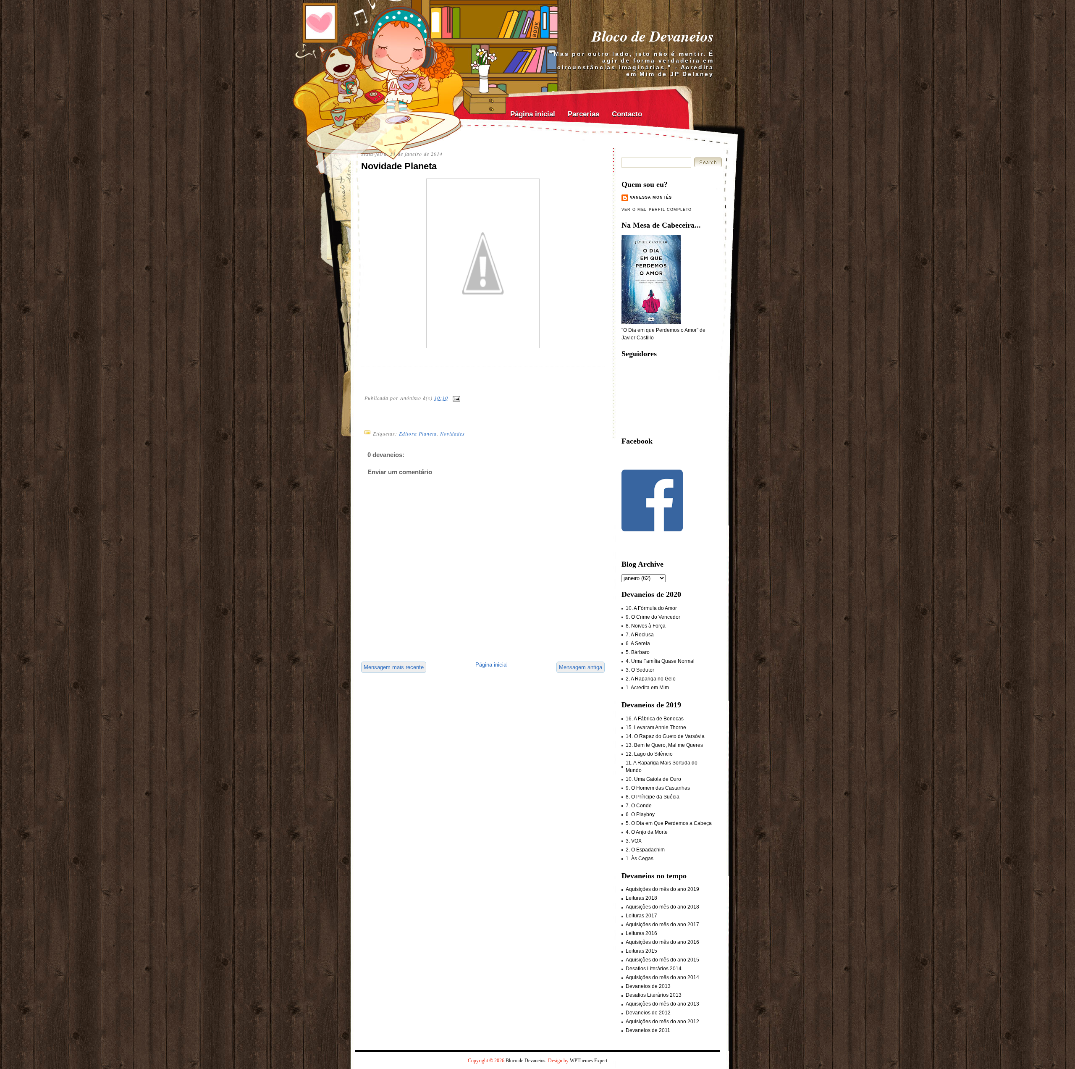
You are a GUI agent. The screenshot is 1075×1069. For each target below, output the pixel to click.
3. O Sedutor (640, 670)
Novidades (452, 433)
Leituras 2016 (641, 933)
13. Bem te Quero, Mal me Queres (664, 745)
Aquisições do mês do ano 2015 (662, 960)
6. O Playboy (640, 814)
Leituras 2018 (641, 898)
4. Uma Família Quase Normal (660, 661)
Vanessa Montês (651, 197)
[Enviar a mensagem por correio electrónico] (456, 397)
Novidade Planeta (399, 166)
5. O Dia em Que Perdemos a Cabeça (669, 823)
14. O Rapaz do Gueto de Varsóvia (665, 736)
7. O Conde (639, 806)
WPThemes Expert (588, 1061)
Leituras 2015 (641, 951)
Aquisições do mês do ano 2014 (662, 977)
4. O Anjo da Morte (647, 832)
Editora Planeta (418, 433)
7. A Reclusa (640, 635)
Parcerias (583, 114)
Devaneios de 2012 (648, 1013)
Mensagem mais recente (394, 667)
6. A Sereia (638, 643)
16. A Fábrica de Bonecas (655, 719)
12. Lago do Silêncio (649, 754)
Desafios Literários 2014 (654, 969)
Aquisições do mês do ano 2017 (662, 924)
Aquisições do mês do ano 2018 (662, 907)
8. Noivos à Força (646, 626)
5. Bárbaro (638, 652)
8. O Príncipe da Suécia (652, 797)
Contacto (627, 114)
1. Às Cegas (639, 859)
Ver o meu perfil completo (656, 209)
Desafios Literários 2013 (654, 995)
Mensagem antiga (580, 667)
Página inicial (532, 114)
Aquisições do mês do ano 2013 (662, 1004)
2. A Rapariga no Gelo (651, 679)
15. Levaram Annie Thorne (656, 727)
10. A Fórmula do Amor (651, 608)
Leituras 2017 (641, 916)
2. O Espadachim (645, 850)
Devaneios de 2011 (648, 1030)
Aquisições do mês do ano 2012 (662, 1021)
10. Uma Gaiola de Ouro (653, 779)
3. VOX (634, 841)
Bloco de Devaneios (653, 36)
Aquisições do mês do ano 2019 (662, 889)
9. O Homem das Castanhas (658, 788)
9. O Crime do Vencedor (653, 617)
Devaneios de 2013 (648, 986)
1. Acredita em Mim (647, 688)
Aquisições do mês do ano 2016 (662, 942)
